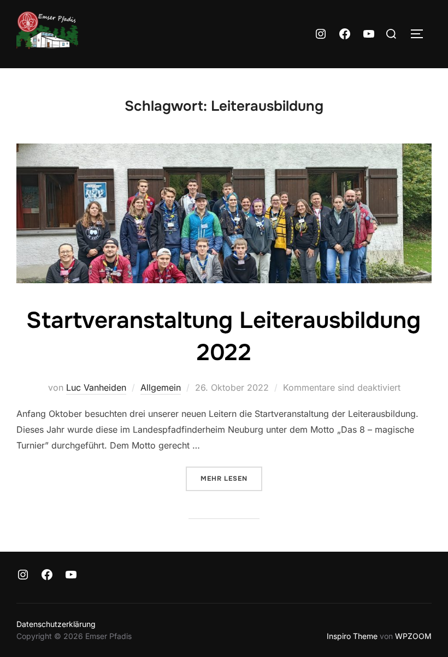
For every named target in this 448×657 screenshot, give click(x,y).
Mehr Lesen (231, 478)
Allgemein (160, 387)
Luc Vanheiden (96, 387)
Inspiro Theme (352, 636)
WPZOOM (413, 636)
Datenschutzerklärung (56, 624)
